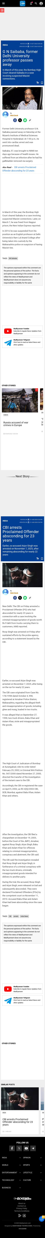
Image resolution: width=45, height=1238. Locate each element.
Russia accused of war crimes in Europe (15, 424)
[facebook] (15, 120)
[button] (3, 3)
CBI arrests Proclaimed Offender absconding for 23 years (21, 534)
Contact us (22, 1206)
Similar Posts (8, 1084)
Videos (5, 415)
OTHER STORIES (9, 385)
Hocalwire (22, 1229)
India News (24, 916)
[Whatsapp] (25, 120)
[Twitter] (20, 120)
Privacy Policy (21, 1208)
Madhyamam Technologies (22, 1226)
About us (21, 1203)
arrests (16, 916)
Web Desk (14, 115)
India (5, 45)
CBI (10, 916)
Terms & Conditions (21, 1211)
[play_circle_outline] (20, 400)
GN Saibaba (13, 258)
